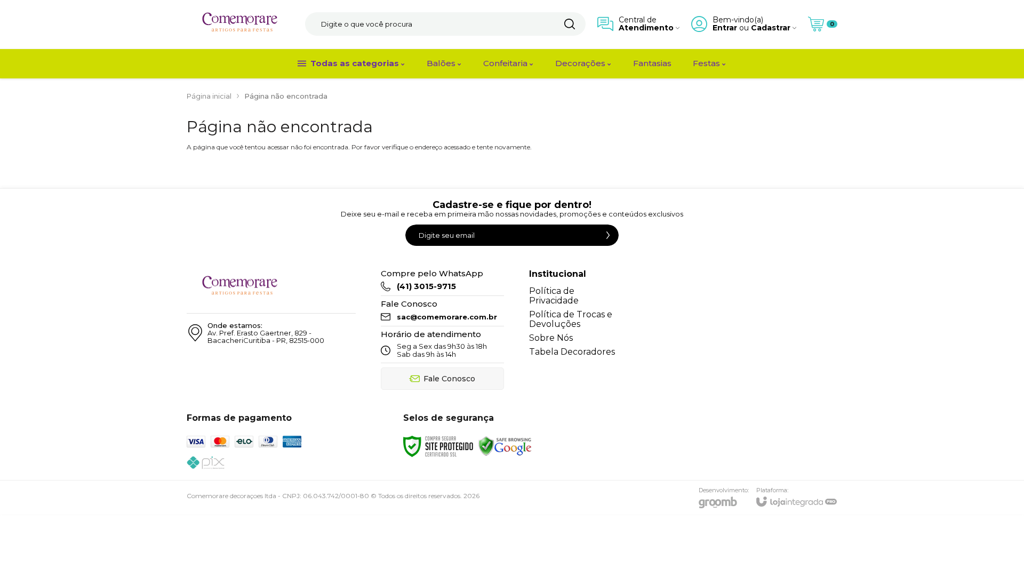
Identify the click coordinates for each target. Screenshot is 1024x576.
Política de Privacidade (554, 296)
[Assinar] (608, 235)
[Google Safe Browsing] (505, 446)
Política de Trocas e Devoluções (570, 319)
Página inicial (209, 96)
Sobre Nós (551, 338)
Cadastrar (770, 28)
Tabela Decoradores (572, 352)
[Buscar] (570, 24)
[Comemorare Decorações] (240, 24)
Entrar (725, 28)
